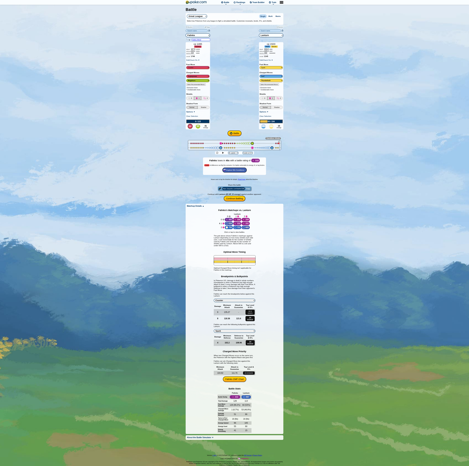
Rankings (240, 2)
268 (238, 220)
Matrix (278, 16)
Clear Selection (192, 116)
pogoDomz (245, 458)
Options (190, 112)
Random (190, 27)
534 (230, 223)
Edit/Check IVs (193, 60)
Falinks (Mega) (196, 39)
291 (247, 223)
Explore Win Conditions (235, 170)
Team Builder (258, 2)
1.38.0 (214, 455)
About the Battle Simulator (200, 437)
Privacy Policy (257, 455)
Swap (208, 27)
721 (238, 227)
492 (230, 220)
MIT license (248, 455)
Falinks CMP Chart (234, 379)
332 (238, 223)
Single (263, 16)
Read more (241, 179)
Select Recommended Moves (196, 84)
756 (230, 227)
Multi (270, 16)
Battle (226, 2)
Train (274, 2)
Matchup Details (195, 206)
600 (247, 227)
